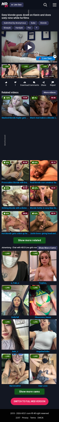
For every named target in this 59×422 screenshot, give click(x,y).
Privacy (25, 418)
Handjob (19, 28)
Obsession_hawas (43, 317)
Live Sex (17, 4)
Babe (33, 23)
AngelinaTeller (43, 351)
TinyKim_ (43, 283)
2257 (18, 418)
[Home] (5, 5)
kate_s (15, 351)
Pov (29, 28)
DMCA (40, 418)
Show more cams (29, 391)
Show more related (29, 240)
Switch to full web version (29, 401)
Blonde (43, 23)
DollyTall (15, 317)
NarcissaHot (15, 386)
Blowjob (7, 28)
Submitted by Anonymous (15, 23)
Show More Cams (47, 248)
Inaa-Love (43, 386)
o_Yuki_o (15, 283)
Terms (33, 418)
